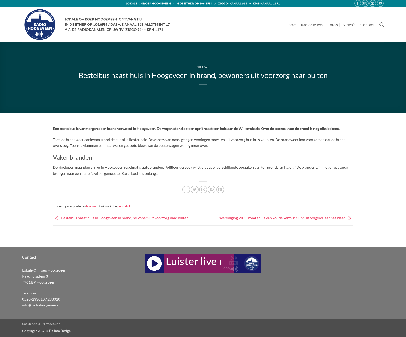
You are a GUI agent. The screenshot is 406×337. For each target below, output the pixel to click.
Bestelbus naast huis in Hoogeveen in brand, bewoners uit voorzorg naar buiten (124, 218)
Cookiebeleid (31, 323)
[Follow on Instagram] (365, 3)
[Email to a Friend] (203, 189)
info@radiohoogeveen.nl (42, 305)
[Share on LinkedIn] (220, 189)
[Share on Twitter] (195, 189)
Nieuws (203, 67)
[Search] (381, 25)
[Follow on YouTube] (380, 3)
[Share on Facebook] (186, 189)
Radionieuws (312, 24)
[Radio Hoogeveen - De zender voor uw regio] (40, 24)
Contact (367, 24)
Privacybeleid (51, 323)
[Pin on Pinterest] (211, 189)
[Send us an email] (372, 3)
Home (290, 24)
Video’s (349, 24)
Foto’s (333, 24)
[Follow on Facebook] (357, 3)
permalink (124, 206)
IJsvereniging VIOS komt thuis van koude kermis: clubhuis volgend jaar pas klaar (281, 218)
